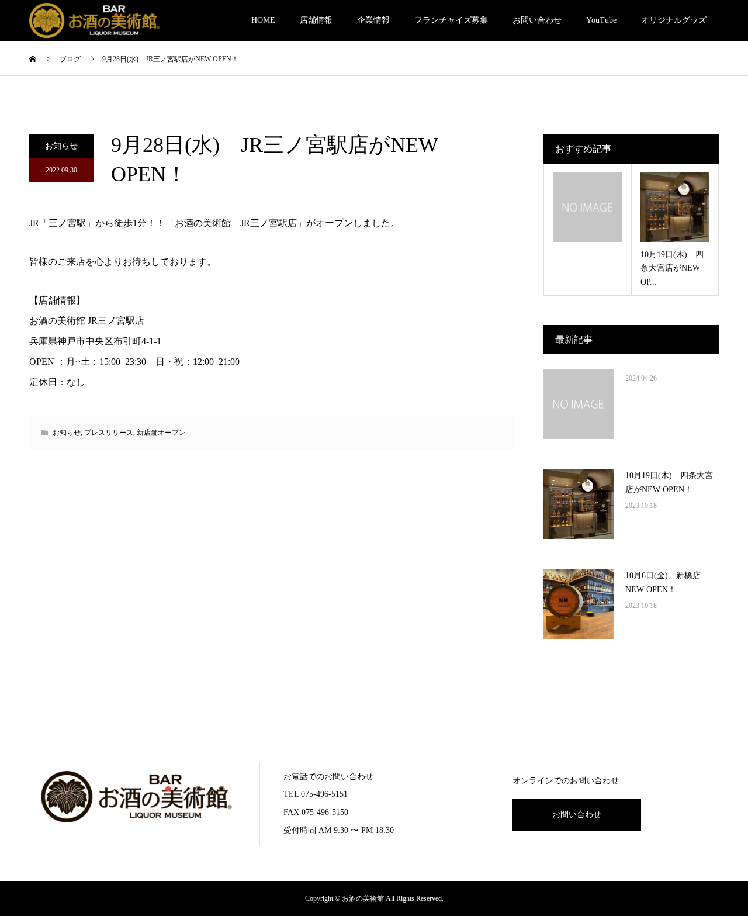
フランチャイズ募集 (451, 20)
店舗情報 (316, 20)
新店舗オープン (161, 432)
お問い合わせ (537, 20)
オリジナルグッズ (674, 20)
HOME (263, 20)
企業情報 (373, 20)
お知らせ (61, 145)
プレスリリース (108, 432)
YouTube (601, 20)
